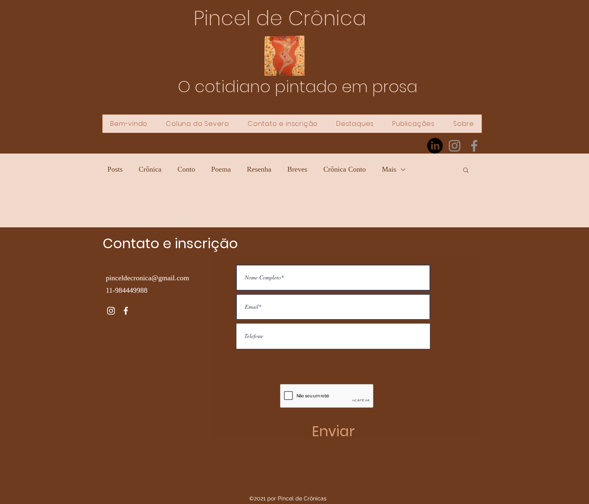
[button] (466, 170)
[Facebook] (474, 146)
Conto (186, 169)
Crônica (150, 169)
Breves (297, 169)
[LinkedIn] (435, 146)
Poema (221, 169)
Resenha (259, 169)
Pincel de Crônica (280, 18)
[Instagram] (454, 146)
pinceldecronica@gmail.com (147, 278)
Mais (389, 169)
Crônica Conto (344, 169)
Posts (115, 169)
